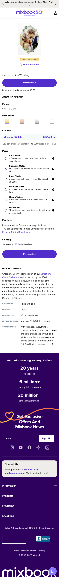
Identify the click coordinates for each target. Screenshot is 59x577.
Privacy (42, 550)
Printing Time (8, 315)
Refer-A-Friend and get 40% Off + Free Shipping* (29, 528)
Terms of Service (28, 550)
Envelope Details (10, 321)
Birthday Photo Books (44, 2)
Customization (9, 327)
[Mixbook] (29, 13)
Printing (6, 309)
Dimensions (7, 304)
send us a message (15, 473)
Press (16, 550)
